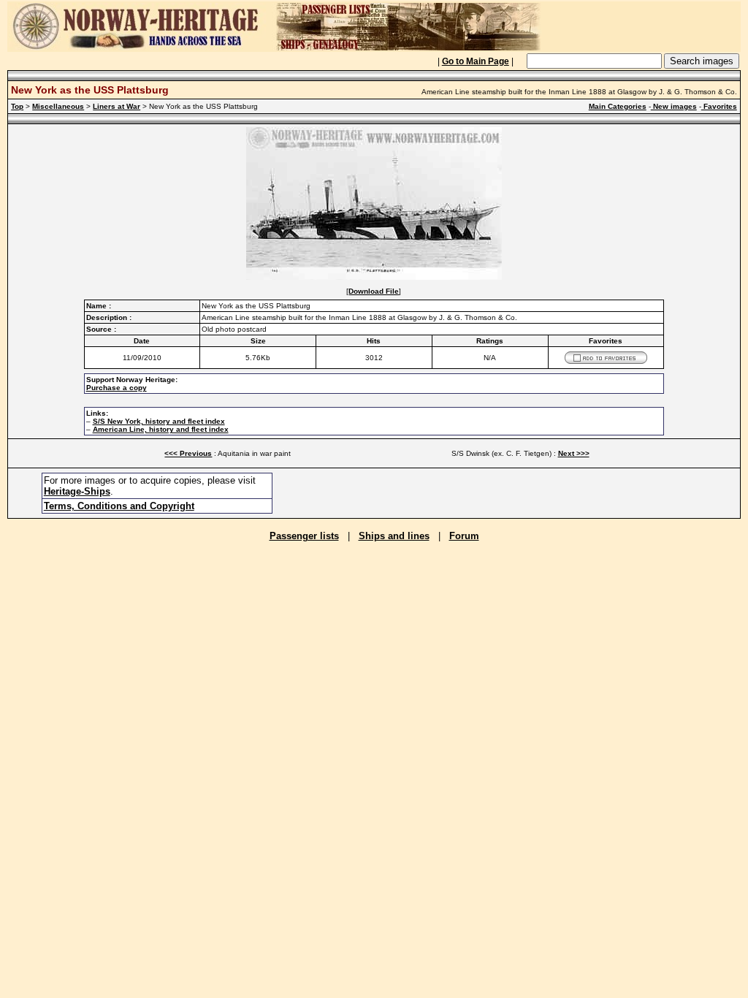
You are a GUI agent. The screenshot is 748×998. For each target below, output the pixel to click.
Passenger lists (304, 535)
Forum (464, 535)
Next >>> (573, 453)
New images (674, 106)
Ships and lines (394, 535)
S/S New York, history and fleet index (159, 421)
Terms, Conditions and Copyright (119, 505)
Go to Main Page (475, 61)
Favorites (719, 106)
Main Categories (617, 106)
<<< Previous (188, 453)
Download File (373, 291)
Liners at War (116, 106)
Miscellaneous (58, 106)
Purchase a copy (116, 388)
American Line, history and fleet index (161, 429)
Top (17, 106)
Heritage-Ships (77, 491)
